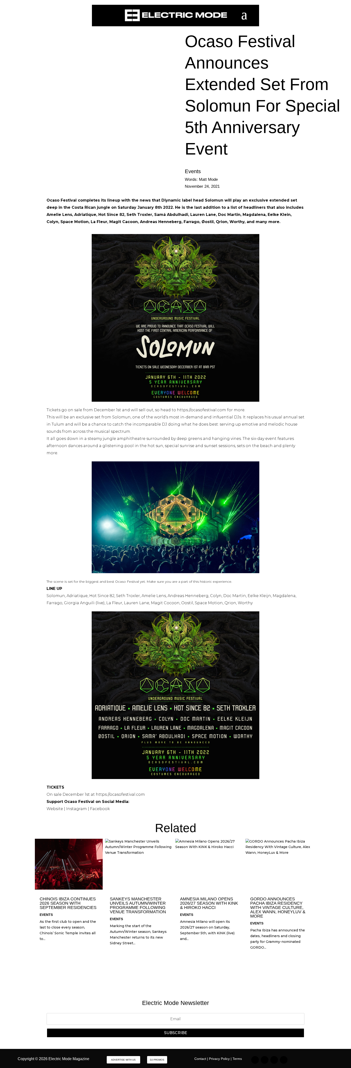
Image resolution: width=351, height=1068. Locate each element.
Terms (237, 1059)
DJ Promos (157, 1059)
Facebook (100, 808)
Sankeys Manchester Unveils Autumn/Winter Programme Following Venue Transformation (138, 905)
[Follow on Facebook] (274, 1060)
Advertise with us (123, 1059)
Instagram (76, 808)
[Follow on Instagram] (255, 1060)
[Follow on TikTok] (264, 1060)
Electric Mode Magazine (68, 1059)
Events (193, 171)
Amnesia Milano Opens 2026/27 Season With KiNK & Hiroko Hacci (209, 903)
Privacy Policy (219, 1059)
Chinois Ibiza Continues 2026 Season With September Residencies (68, 903)
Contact (200, 1059)
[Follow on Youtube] (283, 1060)
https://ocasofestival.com (201, 410)
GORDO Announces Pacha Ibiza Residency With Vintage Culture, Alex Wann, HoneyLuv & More (277, 907)
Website (55, 808)
